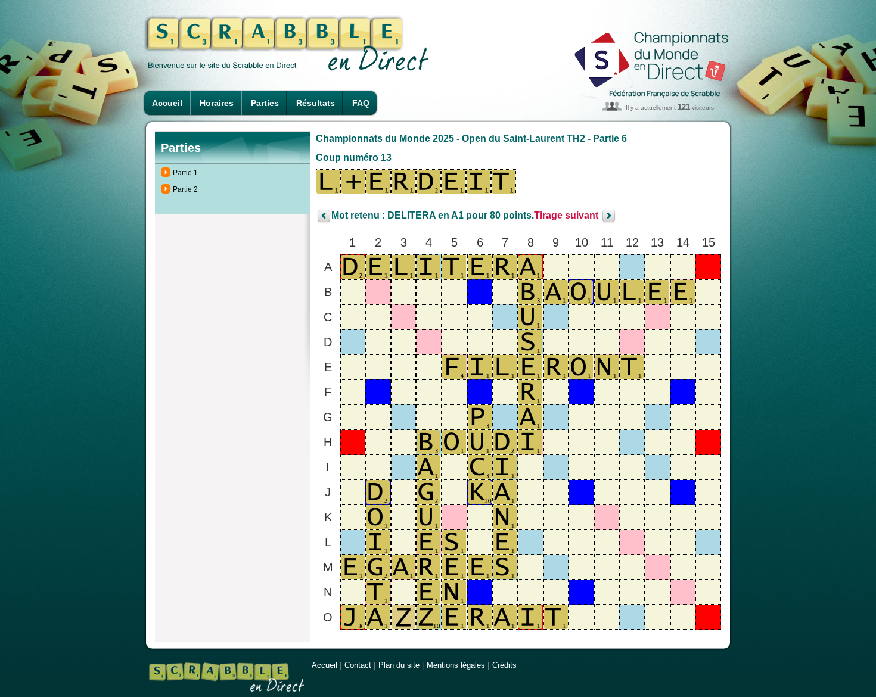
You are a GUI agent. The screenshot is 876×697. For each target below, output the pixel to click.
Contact (357, 665)
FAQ (360, 103)
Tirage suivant (566, 216)
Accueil (167, 103)
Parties (265, 103)
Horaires (217, 103)
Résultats (315, 103)
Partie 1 (185, 173)
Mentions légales (456, 665)
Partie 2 (185, 189)
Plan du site (399, 665)
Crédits (504, 665)
